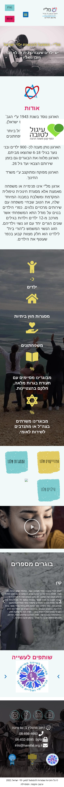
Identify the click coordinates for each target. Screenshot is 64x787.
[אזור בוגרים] (10, 8)
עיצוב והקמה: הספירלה (32, 784)
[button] (25, 14)
